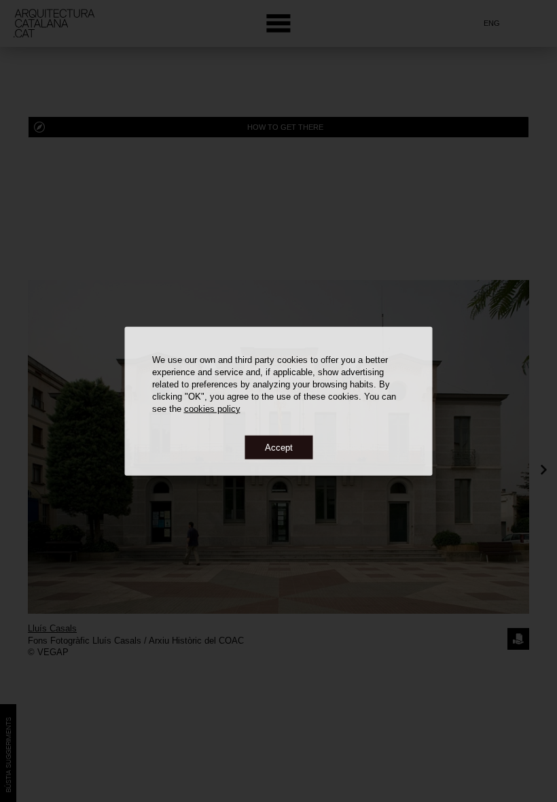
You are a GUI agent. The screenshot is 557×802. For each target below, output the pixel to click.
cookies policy (212, 408)
